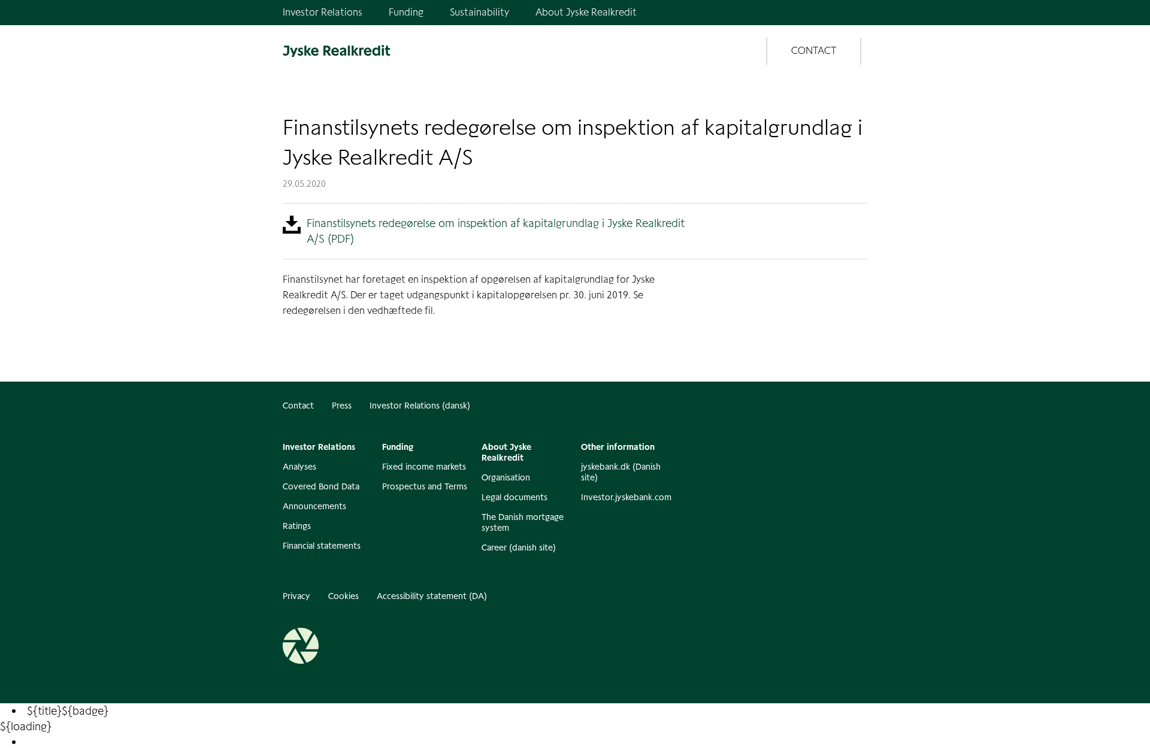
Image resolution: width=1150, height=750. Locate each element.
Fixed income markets (424, 466)
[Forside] (337, 51)
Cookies (343, 596)
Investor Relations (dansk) (420, 405)
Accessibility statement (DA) (432, 596)
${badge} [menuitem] (67, 711)
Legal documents (514, 497)
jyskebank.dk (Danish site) (621, 472)
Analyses (299, 466)
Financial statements (322, 545)
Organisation (506, 477)
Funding (406, 12)
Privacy (296, 596)
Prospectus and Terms (424, 486)
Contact (298, 405)
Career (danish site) (519, 547)
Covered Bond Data (321, 486)
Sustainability (479, 12)
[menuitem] (205, 742)
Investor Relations (322, 12)
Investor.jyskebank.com (624, 497)
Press (342, 405)
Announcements (314, 506)
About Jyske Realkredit (586, 12)
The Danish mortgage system (523, 522)
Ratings (297, 526)
